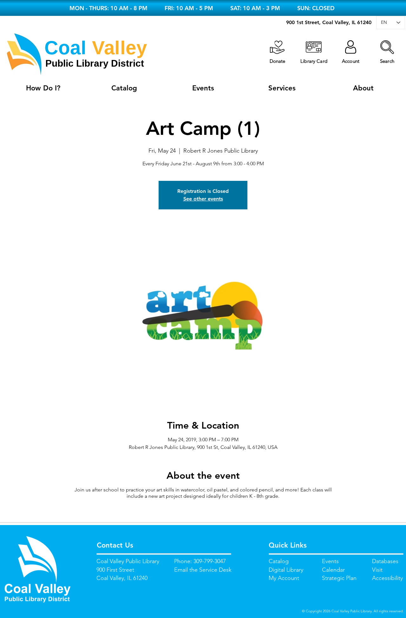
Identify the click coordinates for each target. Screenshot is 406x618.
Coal (65, 47)
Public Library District (94, 63)
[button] (387, 47)
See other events (203, 199)
